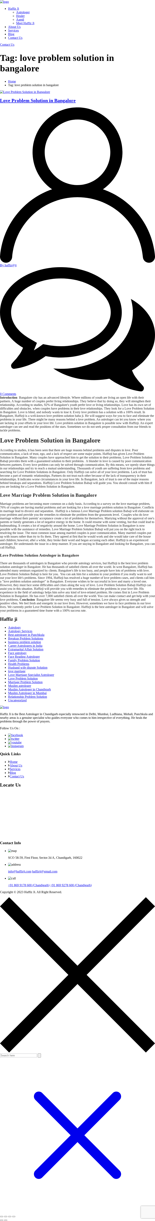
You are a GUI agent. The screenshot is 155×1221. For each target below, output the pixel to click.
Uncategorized (17, 700)
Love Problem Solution (23, 678)
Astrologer (23, 12)
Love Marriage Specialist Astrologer (31, 675)
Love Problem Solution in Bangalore (38, 100)
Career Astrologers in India (25, 645)
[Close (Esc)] (13, 1216)
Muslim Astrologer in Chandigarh (29, 689)
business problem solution (24, 642)
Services (13, 30)
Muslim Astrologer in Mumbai (27, 693)
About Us (14, 27)
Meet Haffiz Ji (25, 23)
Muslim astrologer (19, 685)
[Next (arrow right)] (5, 1220)
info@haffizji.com (19, 871)
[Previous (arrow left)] (1, 1220)
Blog (11, 34)
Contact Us (15, 37)
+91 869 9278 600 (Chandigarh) (71, 885)
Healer (20, 16)
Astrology (14, 627)
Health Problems (18, 664)
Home (12, 81)
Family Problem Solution (24, 660)
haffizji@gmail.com (44, 871)
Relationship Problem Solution (27, 696)
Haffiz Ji (13, 8)
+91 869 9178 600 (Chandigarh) (28, 885)
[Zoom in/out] (1, 1216)
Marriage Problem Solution (25, 682)
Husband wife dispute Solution (27, 667)
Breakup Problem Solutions (25, 638)
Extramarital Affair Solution (25, 649)
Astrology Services (20, 631)
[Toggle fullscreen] (5, 1216)
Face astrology (17, 653)
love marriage (16, 671)
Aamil (20, 19)
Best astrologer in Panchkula (26, 634)
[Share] (9, 1216)
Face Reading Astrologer (24, 656)
